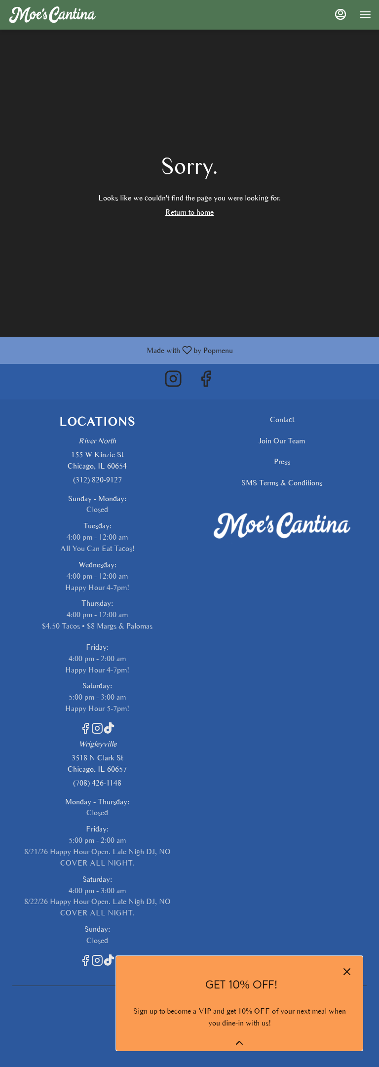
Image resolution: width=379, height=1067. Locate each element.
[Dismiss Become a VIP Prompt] (347, 972)
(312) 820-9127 (97, 479)
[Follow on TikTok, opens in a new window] (109, 730)
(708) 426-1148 (97, 783)
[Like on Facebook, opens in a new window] (206, 381)
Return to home (189, 212)
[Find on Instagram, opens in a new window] (173, 381)
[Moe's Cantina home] (52, 14)
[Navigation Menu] (365, 14)
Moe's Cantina (282, 526)
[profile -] (340, 14)
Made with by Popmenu (120, 349)
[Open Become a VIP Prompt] (239, 1043)
